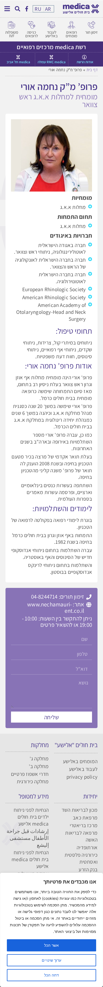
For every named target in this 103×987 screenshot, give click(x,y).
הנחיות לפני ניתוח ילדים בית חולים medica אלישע (31, 816)
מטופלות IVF (11, 34)
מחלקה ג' (39, 758)
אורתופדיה (87, 847)
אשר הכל (51, 945)
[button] (17, 8)
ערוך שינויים (51, 960)
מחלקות (40, 745)
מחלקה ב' (39, 766)
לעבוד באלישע (51, 34)
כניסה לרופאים (31, 34)
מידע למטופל (34, 796)
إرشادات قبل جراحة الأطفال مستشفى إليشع (28, 838)
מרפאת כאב (85, 817)
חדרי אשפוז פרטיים (30, 774)
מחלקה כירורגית (33, 781)
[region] (51, 930)
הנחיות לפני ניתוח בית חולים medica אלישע (30, 859)
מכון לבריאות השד (80, 809)
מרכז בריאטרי (84, 825)
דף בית (92, 69)
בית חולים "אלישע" (76, 745)
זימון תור (91, 32)
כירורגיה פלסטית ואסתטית (81, 858)
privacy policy (82, 776)
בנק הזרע (88, 869)
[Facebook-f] (26, 8)
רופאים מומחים (71, 34)
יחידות (90, 796)
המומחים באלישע (80, 761)
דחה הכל (51, 975)
